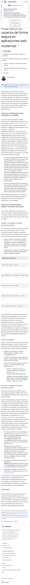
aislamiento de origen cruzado (14, 381)
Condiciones (4, 578)
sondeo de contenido (12, 147)
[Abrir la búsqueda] (22, 1)
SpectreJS (20, 415)
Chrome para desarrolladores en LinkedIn (11, 570)
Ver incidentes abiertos (7, 547)
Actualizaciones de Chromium (9, 555)
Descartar (15, 20)
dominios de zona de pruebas (19, 123)
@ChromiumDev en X (7, 565)
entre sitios (11, 133)
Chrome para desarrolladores (8, 553)
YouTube (4, 567)
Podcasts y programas (7, 560)
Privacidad (10, 578)
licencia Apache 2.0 (23, 513)
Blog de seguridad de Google (10, 86)
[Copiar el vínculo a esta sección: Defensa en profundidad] (15, 340)
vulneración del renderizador (8, 417)
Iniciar (15, 25)
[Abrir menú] (2, 1)
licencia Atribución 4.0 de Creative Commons (17, 512)
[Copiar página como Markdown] (18, 45)
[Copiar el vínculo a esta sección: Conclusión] (11, 490)
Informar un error (6, 545)
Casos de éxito (5, 557)
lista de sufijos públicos (18, 433)
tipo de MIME (13, 241)
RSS (3, 572)
